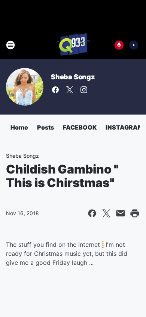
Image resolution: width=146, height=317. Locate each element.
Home (19, 127)
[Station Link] (73, 45)
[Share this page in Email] (120, 213)
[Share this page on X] (106, 213)
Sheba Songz (73, 77)
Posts (45, 127)
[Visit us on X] (69, 89)
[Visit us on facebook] (55, 89)
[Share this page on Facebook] (92, 213)
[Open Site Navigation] (10, 45)
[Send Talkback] (119, 45)
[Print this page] (135, 213)
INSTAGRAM (124, 127)
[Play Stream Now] (133, 45)
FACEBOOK (80, 127)
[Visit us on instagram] (83, 89)
